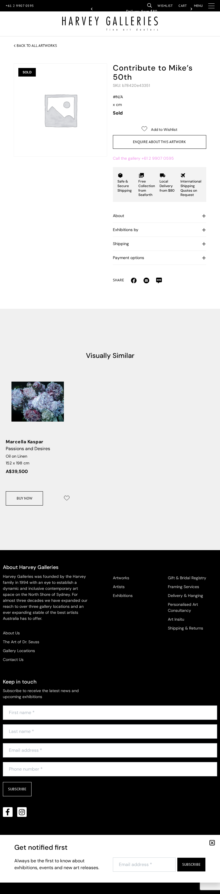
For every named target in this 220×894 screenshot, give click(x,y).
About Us (11, 633)
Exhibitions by (125, 229)
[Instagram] (22, 812)
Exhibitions (123, 595)
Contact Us (13, 659)
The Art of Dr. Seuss (21, 641)
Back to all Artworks (37, 45)
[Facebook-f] (8, 812)
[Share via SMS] (159, 280)
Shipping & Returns (185, 628)
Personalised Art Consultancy (183, 607)
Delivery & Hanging (185, 595)
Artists (119, 586)
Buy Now (24, 498)
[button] (91, 9)
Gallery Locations (19, 650)
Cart (182, 5)
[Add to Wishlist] (67, 498)
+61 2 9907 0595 (20, 5)
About (118, 215)
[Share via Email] (133, 280)
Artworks (121, 577)
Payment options (128, 257)
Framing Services (183, 586)
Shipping (121, 243)
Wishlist (165, 5)
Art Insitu (176, 619)
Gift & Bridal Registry (187, 577)
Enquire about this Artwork (159, 141)
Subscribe (17, 789)
